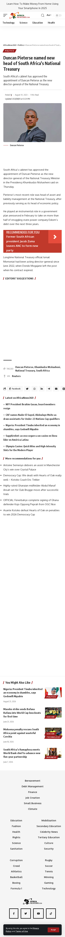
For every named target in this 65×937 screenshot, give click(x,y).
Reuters (16, 376)
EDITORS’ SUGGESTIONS (19, 278)
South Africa (43, 370)
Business (51, 757)
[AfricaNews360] (19, 15)
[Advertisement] (32, 33)
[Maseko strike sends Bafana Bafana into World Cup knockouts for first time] (53, 712)
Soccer (50, 717)
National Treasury (25, 370)
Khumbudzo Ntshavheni (47, 367)
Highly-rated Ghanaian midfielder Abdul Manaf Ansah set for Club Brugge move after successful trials (30, 490)
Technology (53, 737)
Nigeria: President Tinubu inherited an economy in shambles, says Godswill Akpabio (22, 693)
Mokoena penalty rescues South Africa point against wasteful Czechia (21, 733)
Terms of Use (22, 931)
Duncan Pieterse (24, 367)
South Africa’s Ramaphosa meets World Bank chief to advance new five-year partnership (21, 753)
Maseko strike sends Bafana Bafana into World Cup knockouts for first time (22, 713)
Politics (9, 51)
